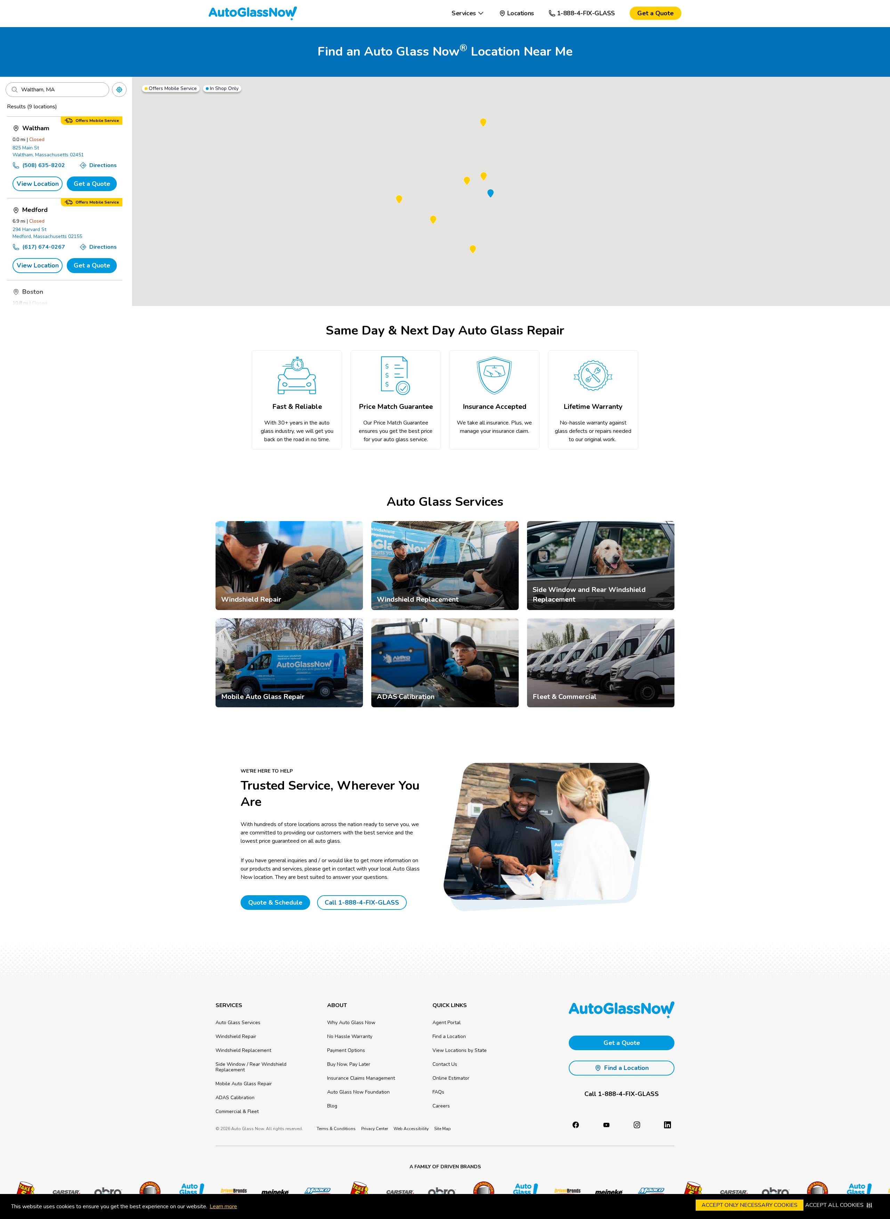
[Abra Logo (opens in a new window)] (86, 1191)
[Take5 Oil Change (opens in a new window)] (337, 1191)
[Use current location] (119, 89)
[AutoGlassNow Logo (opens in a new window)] (170, 1191)
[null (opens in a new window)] (667, 1125)
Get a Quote (92, 184)
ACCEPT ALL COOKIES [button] (834, 1205)
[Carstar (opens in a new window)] (45, 1191)
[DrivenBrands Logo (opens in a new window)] (212, 1191)
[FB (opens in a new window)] (576, 1125)
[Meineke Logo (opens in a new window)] (253, 1191)
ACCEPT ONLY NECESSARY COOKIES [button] (750, 1205)
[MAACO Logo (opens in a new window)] (295, 1191)
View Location (38, 184)
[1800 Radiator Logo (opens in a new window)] (128, 1191)
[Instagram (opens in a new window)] (637, 1125)
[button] (468, 13)
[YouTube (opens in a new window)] (606, 1125)
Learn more (223, 1206)
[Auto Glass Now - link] (253, 13)
